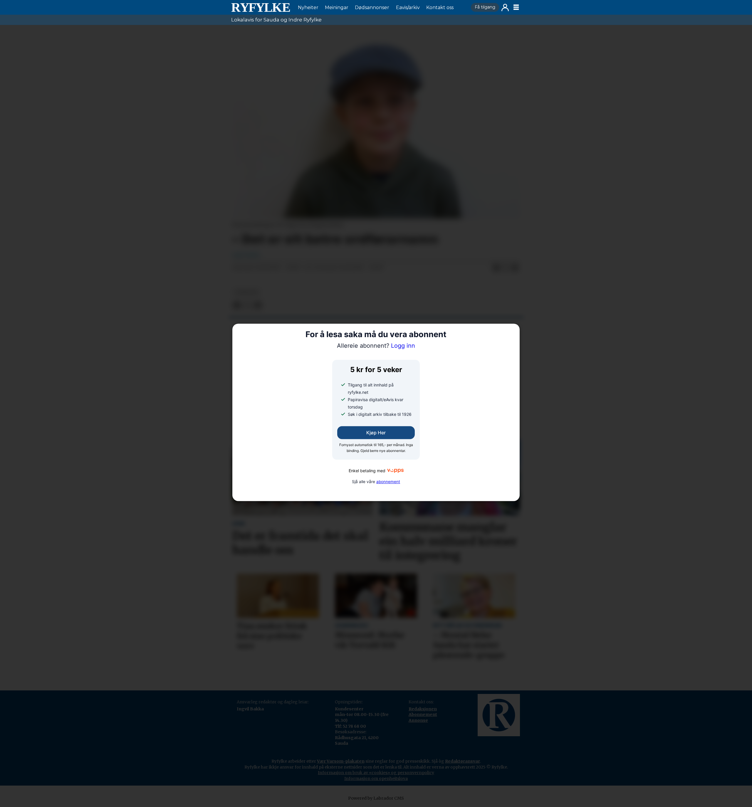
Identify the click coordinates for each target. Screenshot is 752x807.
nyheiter (246, 292)
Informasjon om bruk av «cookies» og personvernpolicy (376, 772)
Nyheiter (308, 7)
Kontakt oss (440, 7)
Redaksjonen (423, 709)
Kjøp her (376, 433)
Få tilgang (485, 7)
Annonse (418, 720)
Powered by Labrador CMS (376, 798)
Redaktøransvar (462, 761)
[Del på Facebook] (496, 267)
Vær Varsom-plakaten (341, 761)
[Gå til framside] (260, 7)
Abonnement (423, 714)
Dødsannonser (372, 7)
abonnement (388, 481)
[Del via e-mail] (515, 267)
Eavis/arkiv (408, 7)
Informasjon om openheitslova (376, 778)
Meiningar (336, 7)
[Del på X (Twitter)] (505, 267)
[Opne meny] (516, 7)
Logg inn (505, 7)
